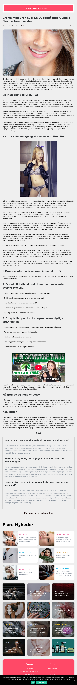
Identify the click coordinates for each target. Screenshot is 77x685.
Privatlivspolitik (41, 682)
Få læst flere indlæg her (38, 513)
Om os (52, 671)
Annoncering (52, 669)
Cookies (52, 674)
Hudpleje (71, 26)
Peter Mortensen (22, 26)
